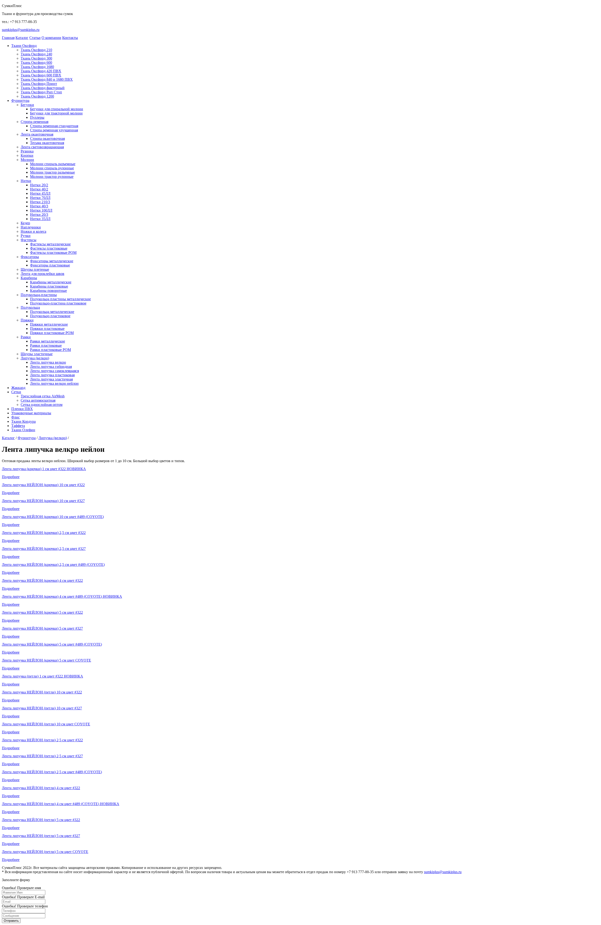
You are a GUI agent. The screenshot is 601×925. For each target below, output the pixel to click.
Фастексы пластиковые (48, 248)
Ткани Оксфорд (24, 46)
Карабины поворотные (48, 291)
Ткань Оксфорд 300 (36, 58)
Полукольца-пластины (39, 295)
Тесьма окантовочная (47, 143)
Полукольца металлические (52, 312)
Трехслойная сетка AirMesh (43, 396)
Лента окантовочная (37, 134)
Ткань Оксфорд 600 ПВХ (41, 75)
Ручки (26, 236)
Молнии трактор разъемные (52, 172)
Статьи (35, 38)
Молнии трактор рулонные (51, 177)
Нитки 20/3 (39, 215)
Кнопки (27, 155)
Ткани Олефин (23, 430)
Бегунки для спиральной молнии (56, 109)
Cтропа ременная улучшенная (54, 130)
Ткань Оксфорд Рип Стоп (41, 92)
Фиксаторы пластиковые (50, 265)
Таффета (18, 426)
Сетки (16, 392)
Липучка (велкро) (35, 358)
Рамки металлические (47, 341)
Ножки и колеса (33, 231)
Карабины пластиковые (49, 286)
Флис (15, 417)
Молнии (27, 160)
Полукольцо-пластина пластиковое (58, 303)
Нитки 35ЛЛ (40, 219)
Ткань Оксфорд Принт (39, 84)
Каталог (21, 38)
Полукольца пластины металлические (60, 299)
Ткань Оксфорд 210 (36, 50)
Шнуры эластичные (37, 354)
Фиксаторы (30, 257)
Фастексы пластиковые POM (53, 253)
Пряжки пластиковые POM (52, 333)
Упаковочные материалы (31, 413)
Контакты (70, 38)
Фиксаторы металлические (51, 261)
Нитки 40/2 (39, 189)
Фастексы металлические (50, 244)
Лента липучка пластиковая (52, 375)
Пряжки (27, 320)
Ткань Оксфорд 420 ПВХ (41, 71)
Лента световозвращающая (42, 147)
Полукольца (30, 307)
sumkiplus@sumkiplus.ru (20, 30)
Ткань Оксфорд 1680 (37, 67)
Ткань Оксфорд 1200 (37, 96)
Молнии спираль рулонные (52, 168)
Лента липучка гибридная (51, 367)
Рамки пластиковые (46, 345)
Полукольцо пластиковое (50, 316)
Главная (8, 38)
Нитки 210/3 (40, 202)
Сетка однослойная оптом (41, 405)
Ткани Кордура (23, 421)
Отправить (11, 920)
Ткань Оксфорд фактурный (43, 88)
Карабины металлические (50, 282)
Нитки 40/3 (39, 206)
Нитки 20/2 (39, 185)
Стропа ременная (34, 122)
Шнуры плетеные (35, 269)
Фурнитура (20, 101)
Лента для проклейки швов (42, 274)
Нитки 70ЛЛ (40, 198)
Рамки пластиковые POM (50, 350)
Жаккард (18, 388)
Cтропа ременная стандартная (54, 126)
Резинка (27, 151)
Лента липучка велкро (48, 362)
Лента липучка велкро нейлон (54, 383)
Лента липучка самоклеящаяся (54, 371)
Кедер (25, 223)
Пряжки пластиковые (47, 329)
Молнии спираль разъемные (52, 164)
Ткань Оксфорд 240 (36, 54)
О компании (51, 38)
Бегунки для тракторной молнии (56, 113)
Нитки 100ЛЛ (41, 210)
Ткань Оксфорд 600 (36, 63)
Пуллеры (37, 117)
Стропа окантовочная (47, 139)
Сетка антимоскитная (38, 400)
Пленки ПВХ (22, 409)
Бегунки (27, 105)
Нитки (26, 181)
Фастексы (28, 240)
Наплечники (31, 227)
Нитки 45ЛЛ (40, 193)
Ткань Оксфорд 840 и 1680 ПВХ (47, 79)
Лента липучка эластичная (51, 379)
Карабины (29, 278)
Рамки (26, 337)
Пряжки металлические (49, 324)
